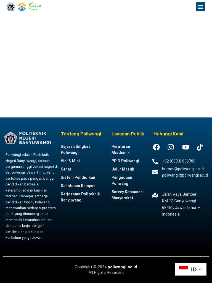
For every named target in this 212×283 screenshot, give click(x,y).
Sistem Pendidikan (78, 177)
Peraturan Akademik (121, 149)
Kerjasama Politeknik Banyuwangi (80, 197)
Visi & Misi (70, 161)
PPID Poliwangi (125, 161)
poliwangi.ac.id (122, 266)
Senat (66, 169)
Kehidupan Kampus (78, 186)
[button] (200, 6)
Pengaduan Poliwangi (122, 180)
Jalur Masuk (123, 169)
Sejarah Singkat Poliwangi (75, 149)
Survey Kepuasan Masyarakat (127, 195)
